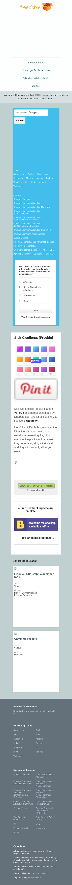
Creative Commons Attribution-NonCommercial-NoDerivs (27, 218)
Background (18, 174)
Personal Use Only (21, 254)
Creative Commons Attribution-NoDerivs (31, 207)
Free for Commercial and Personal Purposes (33, 242)
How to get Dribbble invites (36, 70)
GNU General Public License (26, 250)
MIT (44, 250)
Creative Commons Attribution (27, 203)
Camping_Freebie (25, 638)
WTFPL (49, 254)
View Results (27, 317)
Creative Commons (22, 199)
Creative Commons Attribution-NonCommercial (27, 212)
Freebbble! (37, 7)
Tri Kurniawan (34, 878)
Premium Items (36, 62)
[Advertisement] (36, 35)
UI (26, 182)
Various (42, 182)
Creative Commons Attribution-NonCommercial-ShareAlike (27, 225)
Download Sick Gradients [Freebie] (36, 486)
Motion (40, 178)
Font (39, 174)
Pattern (49, 178)
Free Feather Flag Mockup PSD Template (36, 509)
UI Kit (32, 182)
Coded (31, 174)
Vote (35, 310)
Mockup (29, 178)
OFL (52, 250)
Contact (36, 86)
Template (17, 182)
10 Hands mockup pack (37, 537)
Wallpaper (18, 186)
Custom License (20, 238)
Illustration (18, 178)
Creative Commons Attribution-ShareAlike (32, 230)
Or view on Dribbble (36, 490)
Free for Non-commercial (24, 246)
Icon (47, 174)
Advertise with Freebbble (36, 78)
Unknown (38, 254)
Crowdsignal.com (42, 317)
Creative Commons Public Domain (29, 234)
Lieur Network (41, 873)
